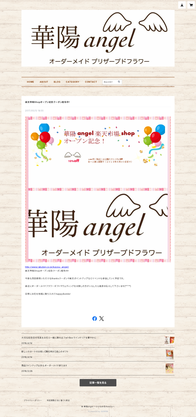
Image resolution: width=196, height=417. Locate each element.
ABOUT (44, 82)
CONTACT (91, 82)
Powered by (94, 411)
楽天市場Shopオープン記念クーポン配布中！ (47, 102)
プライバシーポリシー (33, 400)
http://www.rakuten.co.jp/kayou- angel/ (47, 267)
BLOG (57, 82)
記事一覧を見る (98, 382)
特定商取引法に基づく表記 (58, 400)
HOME (30, 82)
